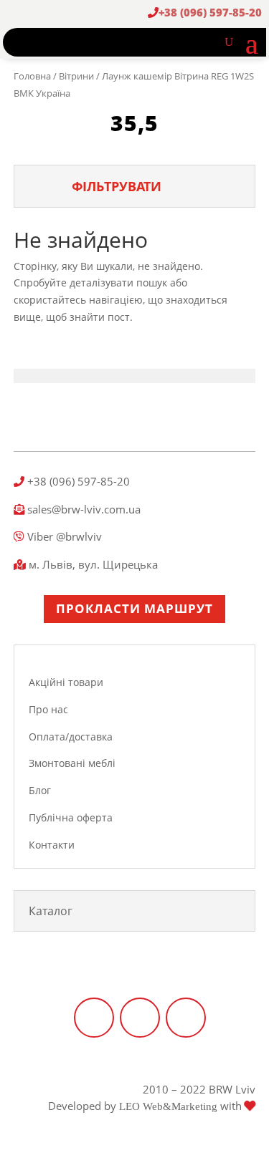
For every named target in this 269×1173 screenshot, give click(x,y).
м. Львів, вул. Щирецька (92, 564)
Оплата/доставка (71, 736)
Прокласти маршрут (134, 608)
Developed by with (146, 1106)
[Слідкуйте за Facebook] (94, 1018)
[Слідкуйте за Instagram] (140, 1018)
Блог (40, 790)
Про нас (48, 709)
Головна (32, 75)
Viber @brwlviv (63, 536)
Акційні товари (66, 682)
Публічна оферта (71, 817)
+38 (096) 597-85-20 (210, 12)
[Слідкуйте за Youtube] (186, 1018)
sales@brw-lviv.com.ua (82, 509)
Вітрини (76, 75)
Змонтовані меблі (72, 763)
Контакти (52, 844)
